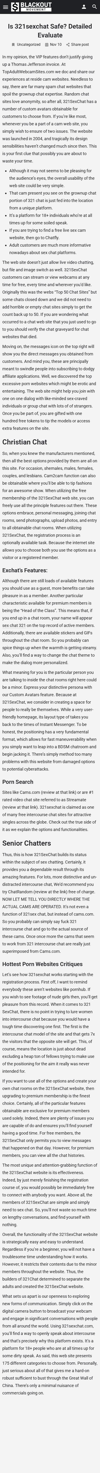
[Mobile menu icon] (5, 7)
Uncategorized (28, 44)
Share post (80, 44)
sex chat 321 (14, 625)
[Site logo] (32, 7)
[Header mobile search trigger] (95, 7)
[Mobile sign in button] (84, 7)
